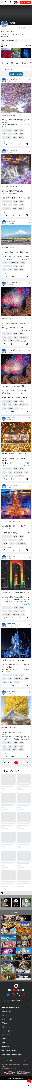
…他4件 (4, 212)
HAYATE (12, 23)
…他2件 (23, 341)
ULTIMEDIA (19, 1078)
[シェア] (19, 144)
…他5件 (4, 273)
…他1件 (21, 408)
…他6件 (4, 141)
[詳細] (26, 144)
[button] (30, 63)
